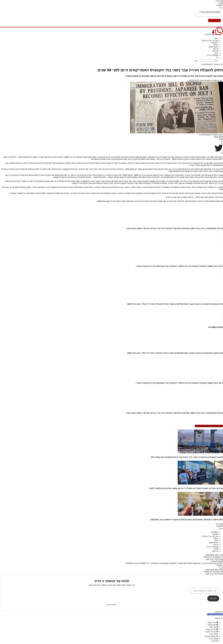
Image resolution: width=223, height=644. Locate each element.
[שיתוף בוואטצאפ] (219, 35)
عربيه (221, 7)
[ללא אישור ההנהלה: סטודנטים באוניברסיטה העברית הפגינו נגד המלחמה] (200, 515)
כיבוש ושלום (213, 47)
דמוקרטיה (214, 43)
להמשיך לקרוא (111, 605)
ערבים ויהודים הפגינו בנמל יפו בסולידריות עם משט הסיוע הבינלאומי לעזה (186, 488)
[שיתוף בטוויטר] (210, 35)
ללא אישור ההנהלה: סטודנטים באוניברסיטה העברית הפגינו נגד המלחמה (186, 519)
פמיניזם (215, 51)
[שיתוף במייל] (208, 35)
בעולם (215, 45)
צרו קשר (215, 551)
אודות (221, 3)
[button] (217, 58)
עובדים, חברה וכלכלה (210, 41)
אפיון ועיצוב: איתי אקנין (214, 559)
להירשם (213, 598)
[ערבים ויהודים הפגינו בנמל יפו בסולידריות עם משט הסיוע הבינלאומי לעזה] (200, 484)
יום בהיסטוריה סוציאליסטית (212, 64)
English (220, 5)
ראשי (216, 38)
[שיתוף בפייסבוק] (213, 35)
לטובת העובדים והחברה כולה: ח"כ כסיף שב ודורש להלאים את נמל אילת (187, 457)
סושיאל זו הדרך (212, 55)
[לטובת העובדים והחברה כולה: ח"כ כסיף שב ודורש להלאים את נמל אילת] (200, 453)
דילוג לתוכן (219, 612)
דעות (216, 53)
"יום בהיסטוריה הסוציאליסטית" (211, 81)
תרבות (215, 49)
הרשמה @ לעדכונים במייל (210, 12)
